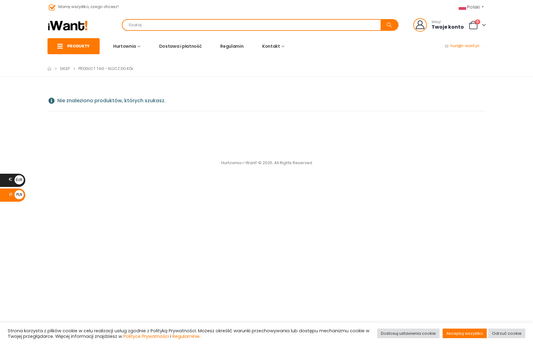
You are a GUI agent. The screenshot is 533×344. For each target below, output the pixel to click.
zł (15, 194)
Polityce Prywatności (146, 336)
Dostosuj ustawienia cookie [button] (408, 333)
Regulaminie (186, 336)
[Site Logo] (68, 25)
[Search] (389, 25)
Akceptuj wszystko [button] (464, 333)
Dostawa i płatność (180, 46)
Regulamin (231, 46)
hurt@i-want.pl (464, 45)
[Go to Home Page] (49, 69)
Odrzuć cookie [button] (507, 333)
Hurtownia (124, 46)
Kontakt (271, 46)
